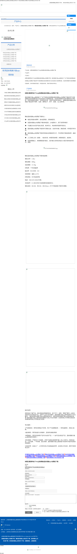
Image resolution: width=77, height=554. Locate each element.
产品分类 (11, 45)
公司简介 (12, 14)
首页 (13, 25)
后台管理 (65, 523)
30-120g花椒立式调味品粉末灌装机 (54, 510)
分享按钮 (2, 545)
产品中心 (20, 14)
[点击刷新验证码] (32, 506)
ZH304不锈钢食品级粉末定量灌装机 (12, 111)
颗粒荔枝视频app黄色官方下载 (69, 2)
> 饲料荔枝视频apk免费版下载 (9, 58)
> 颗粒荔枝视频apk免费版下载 (9, 52)
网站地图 (2, 553)
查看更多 (9, 64)
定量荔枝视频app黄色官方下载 (55, 2)
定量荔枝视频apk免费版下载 (27, 25)
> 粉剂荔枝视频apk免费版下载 (9, 54)
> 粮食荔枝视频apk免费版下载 (9, 56)
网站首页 (5, 14)
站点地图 (71, 523)
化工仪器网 (18, 529)
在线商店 (42, 14)
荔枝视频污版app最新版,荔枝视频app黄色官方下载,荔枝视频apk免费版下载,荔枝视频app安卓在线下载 (20, 0)
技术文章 (35, 14)
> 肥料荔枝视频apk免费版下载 (9, 60)
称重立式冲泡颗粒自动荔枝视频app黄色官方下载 (57, 511)
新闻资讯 (27, 14)
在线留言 (50, 14)
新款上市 (11, 89)
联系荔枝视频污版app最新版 (61, 14)
